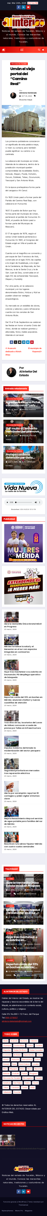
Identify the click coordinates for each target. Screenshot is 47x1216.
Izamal (37, 1059)
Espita (39, 1055)
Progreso (33, 1073)
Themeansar (23, 1205)
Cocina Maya (19, 1045)
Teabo (27, 1083)
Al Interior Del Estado (28, 93)
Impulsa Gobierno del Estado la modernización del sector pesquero (22, 749)
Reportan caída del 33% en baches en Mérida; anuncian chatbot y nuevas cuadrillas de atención (23, 700)
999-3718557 (12, 1017)
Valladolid (7, 1092)
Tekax (5, 1087)
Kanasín (6, 1064)
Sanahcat (7, 1083)
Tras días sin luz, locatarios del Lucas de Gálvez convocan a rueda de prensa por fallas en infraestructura (23, 725)
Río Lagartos (28, 1078)
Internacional (27, 1059)
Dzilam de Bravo (20, 1050)
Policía (9, 933)
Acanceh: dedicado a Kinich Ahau (13, 351)
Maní (5, 1069)
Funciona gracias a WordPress (15, 1202)
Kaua (14, 1064)
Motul (22, 1069)
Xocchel (17, 1092)
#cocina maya (25, 99)
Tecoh (35, 1083)
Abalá (5, 1041)
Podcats (15, 1073)
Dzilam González (36, 1050)
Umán (32, 1087)
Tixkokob (15, 1087)
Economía (7, 1055)
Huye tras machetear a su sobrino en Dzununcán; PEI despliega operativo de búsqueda (23, 674)
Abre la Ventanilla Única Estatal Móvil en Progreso (23, 884)
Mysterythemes (7, 1211)
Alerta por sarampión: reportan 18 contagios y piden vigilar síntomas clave (22, 796)
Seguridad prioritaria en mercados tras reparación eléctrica (22, 772)
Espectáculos (29, 1055)
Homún (6, 1059)
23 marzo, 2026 (15, 890)
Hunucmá (15, 1059)
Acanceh (14, 1041)
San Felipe (17, 1083)
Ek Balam (17, 1055)
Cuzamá (39, 1045)
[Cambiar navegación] (21, 49)
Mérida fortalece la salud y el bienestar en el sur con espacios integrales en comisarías (20, 649)
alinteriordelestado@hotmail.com (16, 1021)
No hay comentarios (26, 894)
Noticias (6, 1073)
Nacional (38, 1069)
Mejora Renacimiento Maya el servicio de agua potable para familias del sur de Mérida (23, 821)
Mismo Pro (19, 1211)
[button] (39, 50)
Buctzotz (23, 1041)
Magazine (28, 1211)
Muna (29, 1069)
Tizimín (24, 1087)
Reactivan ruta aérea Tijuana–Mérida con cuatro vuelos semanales (23, 845)
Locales (10, 879)
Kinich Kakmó (24, 1064)
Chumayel (7, 1045)
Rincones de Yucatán (19, 64)
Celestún (33, 1041)
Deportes (7, 1050)
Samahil (39, 1078)
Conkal (30, 1045)
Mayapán (13, 1069)
